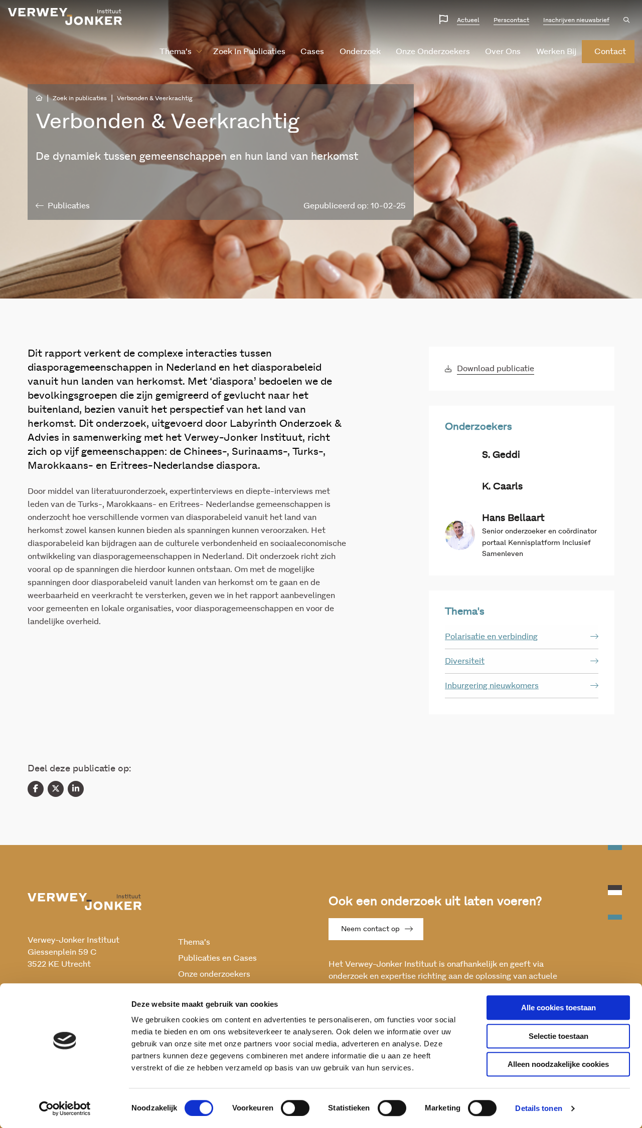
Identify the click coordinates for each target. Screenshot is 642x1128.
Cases (312, 52)
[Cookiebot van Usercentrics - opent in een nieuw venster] (65, 1108)
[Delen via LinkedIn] (76, 789)
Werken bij (556, 52)
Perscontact (511, 20)
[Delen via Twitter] (56, 789)
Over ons (503, 52)
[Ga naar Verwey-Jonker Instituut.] (39, 98)
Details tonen (538, 1108)
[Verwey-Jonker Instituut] (65, 16)
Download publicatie (495, 369)
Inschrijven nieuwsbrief (576, 20)
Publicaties (69, 206)
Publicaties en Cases (217, 958)
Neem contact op (370, 929)
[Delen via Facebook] (36, 789)
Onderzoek (360, 52)
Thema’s (175, 52)
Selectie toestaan (558, 1036)
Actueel (468, 20)
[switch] (295, 1108)
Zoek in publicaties (249, 52)
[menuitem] (177, 51)
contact (610, 52)
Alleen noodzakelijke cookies (558, 1064)
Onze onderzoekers (433, 52)
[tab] (521, 637)
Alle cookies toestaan (558, 1007)
